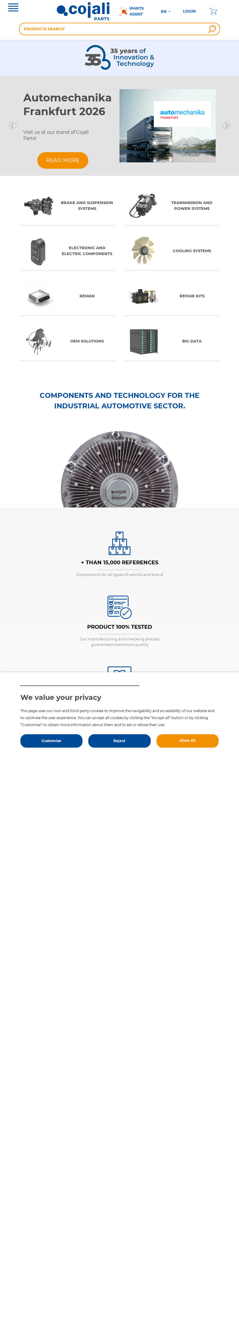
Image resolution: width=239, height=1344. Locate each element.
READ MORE (63, 160)
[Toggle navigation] (13, 8)
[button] (12, 125)
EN (164, 11)
